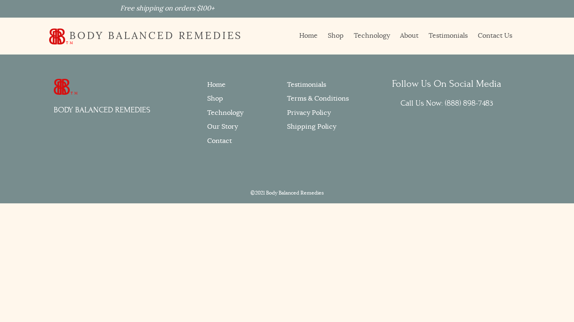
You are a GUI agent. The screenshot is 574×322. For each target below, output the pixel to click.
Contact (219, 141)
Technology (372, 35)
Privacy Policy (309, 113)
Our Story (222, 126)
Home (308, 35)
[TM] (62, 86)
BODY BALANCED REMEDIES (153, 35)
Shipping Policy (311, 126)
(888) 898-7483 (469, 103)
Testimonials (448, 35)
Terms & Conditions (318, 98)
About (409, 35)
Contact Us (495, 35)
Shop (336, 35)
